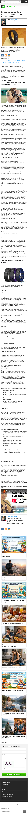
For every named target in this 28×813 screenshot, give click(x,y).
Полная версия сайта (7, 798)
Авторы (3, 789)
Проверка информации (7, 796)
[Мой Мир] (9, 55)
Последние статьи (6, 782)
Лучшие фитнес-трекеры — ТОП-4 (11, 62)
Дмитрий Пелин (14, 19)
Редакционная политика (7, 794)
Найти (20, 1)
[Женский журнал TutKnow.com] (9, 7)
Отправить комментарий (14, 774)
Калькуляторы (5, 784)
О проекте (4, 787)
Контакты (4, 791)
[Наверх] (24, 811)
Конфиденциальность (5, 808)
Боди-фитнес (3, 26)
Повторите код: (5, 760)
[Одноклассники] (6, 55)
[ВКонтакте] (2, 55)
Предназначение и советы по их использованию (14, 60)
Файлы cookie (3, 809)
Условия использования (5, 811)
